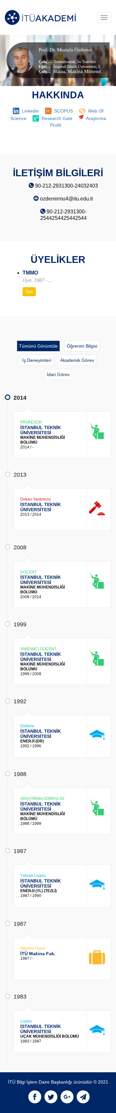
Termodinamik (64, 61)
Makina (59, 72)
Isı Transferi (86, 61)
